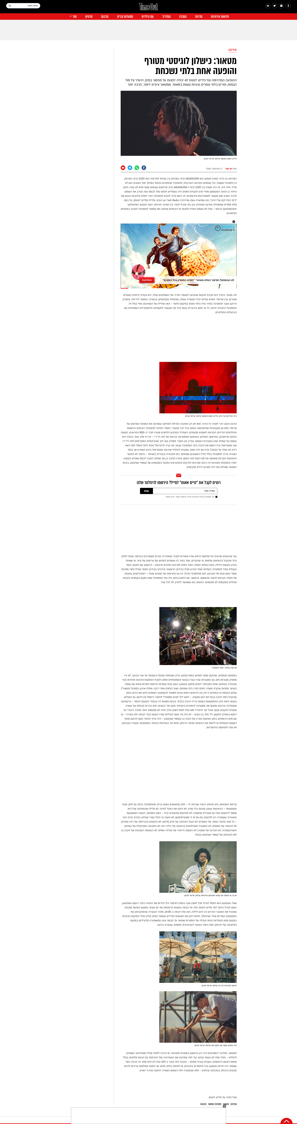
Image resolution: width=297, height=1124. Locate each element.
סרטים (89, 16)
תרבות (104, 16)
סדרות (198, 16)
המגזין (183, 16)
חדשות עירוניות (220, 16)
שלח (146, 491)
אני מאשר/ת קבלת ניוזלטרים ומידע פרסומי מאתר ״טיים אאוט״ (189, 497)
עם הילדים (148, 16)
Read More (147, 279)
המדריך (166, 16)
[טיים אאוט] (148, 8)
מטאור (226, 1104)
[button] (233, 221)
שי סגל (228, 168)
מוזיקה (232, 50)
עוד (75, 16)
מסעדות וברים (125, 16)
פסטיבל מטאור (214, 1104)
